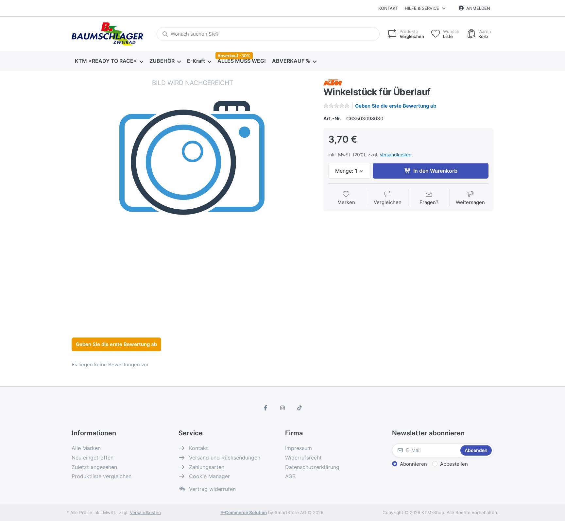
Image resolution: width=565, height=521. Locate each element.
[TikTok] (299, 408)
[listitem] (193, 199)
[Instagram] (282, 408)
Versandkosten (395, 154)
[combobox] (268, 34)
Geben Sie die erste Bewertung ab (395, 106)
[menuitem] (109, 61)
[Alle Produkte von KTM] (332, 82)
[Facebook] (266, 408)
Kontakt (388, 8)
